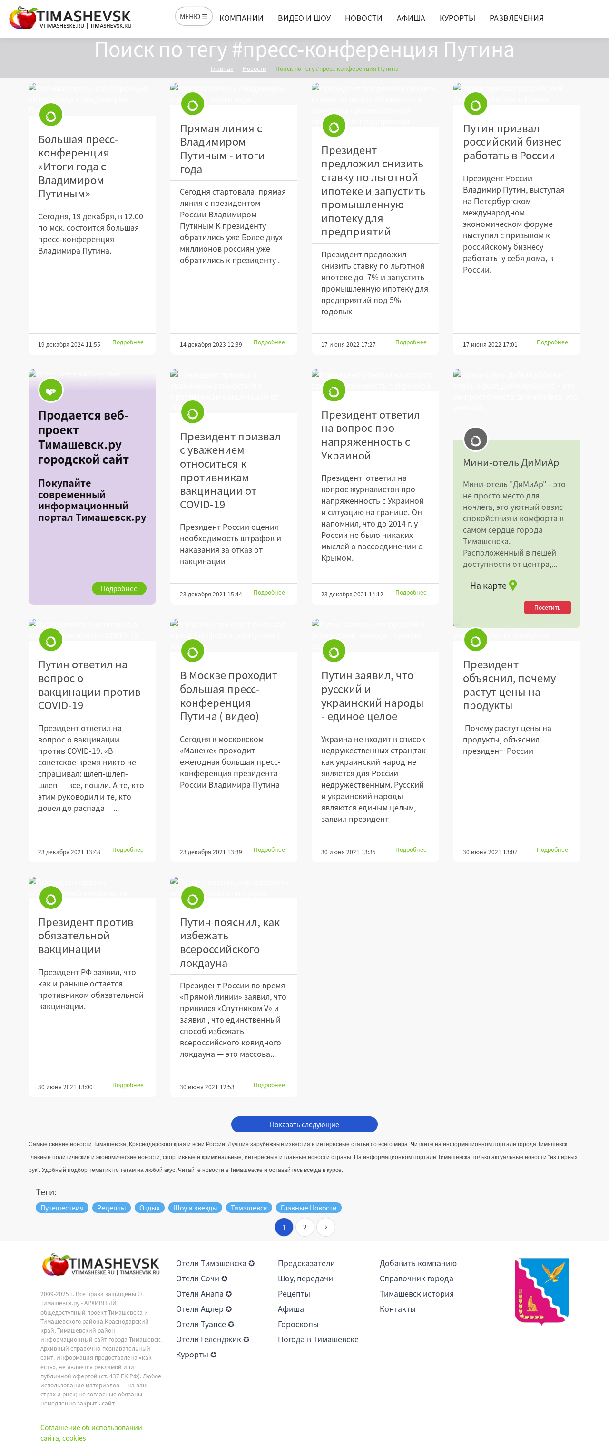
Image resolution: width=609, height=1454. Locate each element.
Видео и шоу (304, 17)
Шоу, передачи (305, 1278)
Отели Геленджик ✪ (212, 1339)
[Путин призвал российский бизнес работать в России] (517, 94)
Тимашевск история (417, 1293)
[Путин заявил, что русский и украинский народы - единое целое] (375, 635)
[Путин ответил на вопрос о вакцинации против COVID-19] (92, 630)
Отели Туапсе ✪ (205, 1323)
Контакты (398, 1308)
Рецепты (294, 1293)
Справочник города (416, 1278)
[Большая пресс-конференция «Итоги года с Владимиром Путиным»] (92, 99)
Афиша (411, 17)
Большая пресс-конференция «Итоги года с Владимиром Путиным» (78, 166)
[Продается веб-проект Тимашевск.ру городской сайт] (92, 487)
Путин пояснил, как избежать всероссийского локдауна (230, 942)
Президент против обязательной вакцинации (85, 935)
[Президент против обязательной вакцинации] (92, 887)
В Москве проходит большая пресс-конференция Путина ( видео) (228, 695)
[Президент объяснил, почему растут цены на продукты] (517, 630)
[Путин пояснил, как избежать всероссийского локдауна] (234, 887)
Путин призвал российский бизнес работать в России (512, 141)
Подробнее (128, 342)
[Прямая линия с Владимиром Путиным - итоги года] (234, 94)
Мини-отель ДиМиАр (511, 462)
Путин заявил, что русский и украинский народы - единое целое (372, 695)
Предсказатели (306, 1263)
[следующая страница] (325, 1227)
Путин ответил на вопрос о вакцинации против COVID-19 (89, 684)
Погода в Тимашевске (318, 1339)
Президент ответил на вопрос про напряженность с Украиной (370, 434)
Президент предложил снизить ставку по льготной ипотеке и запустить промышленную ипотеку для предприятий (373, 190)
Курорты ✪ (196, 1354)
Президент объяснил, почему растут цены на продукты (509, 684)
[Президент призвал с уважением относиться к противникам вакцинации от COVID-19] (234, 391)
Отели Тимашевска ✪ (215, 1263)
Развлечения (517, 17)
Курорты (457, 17)
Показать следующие (304, 1124)
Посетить (547, 607)
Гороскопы (298, 1323)
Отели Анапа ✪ (204, 1293)
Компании (241, 17)
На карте (488, 585)
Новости (364, 17)
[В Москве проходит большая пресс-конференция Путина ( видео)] (234, 635)
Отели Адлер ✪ (204, 1308)
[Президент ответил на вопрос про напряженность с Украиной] (375, 380)
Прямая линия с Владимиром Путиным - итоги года (222, 148)
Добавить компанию (418, 1263)
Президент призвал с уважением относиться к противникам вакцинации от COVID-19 (230, 470)
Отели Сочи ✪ (201, 1278)
